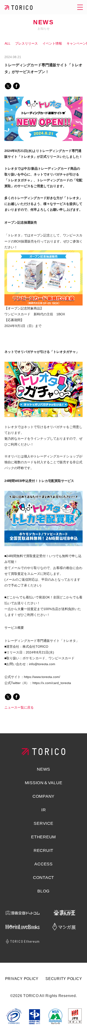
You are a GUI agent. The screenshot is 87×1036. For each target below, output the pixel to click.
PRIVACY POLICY (22, 979)
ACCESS (43, 864)
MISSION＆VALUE (43, 782)
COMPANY (43, 796)
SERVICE (43, 823)
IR (43, 810)
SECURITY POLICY (63, 979)
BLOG (43, 891)
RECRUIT (43, 850)
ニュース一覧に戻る (19, 707)
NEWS (43, 22)
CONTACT (43, 877)
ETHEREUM (43, 837)
